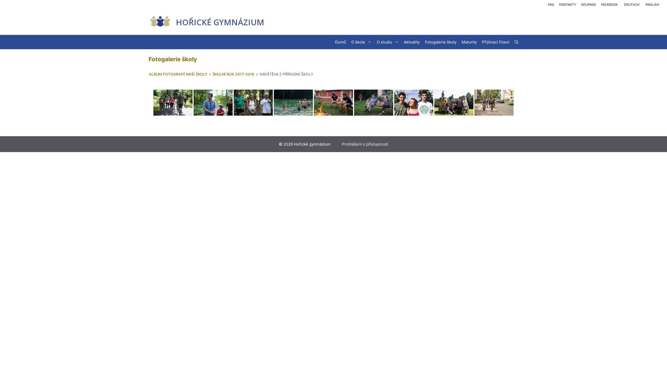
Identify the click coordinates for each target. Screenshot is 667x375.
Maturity (469, 42)
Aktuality (412, 42)
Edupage (588, 5)
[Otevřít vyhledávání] (516, 42)
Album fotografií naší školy (178, 74)
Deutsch (631, 5)
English (652, 5)
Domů (340, 42)
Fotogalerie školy (440, 42)
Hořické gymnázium (220, 22)
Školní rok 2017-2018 (233, 74)
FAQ (551, 5)
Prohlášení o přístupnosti (365, 144)
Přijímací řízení (495, 42)
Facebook (609, 5)
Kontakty (567, 5)
